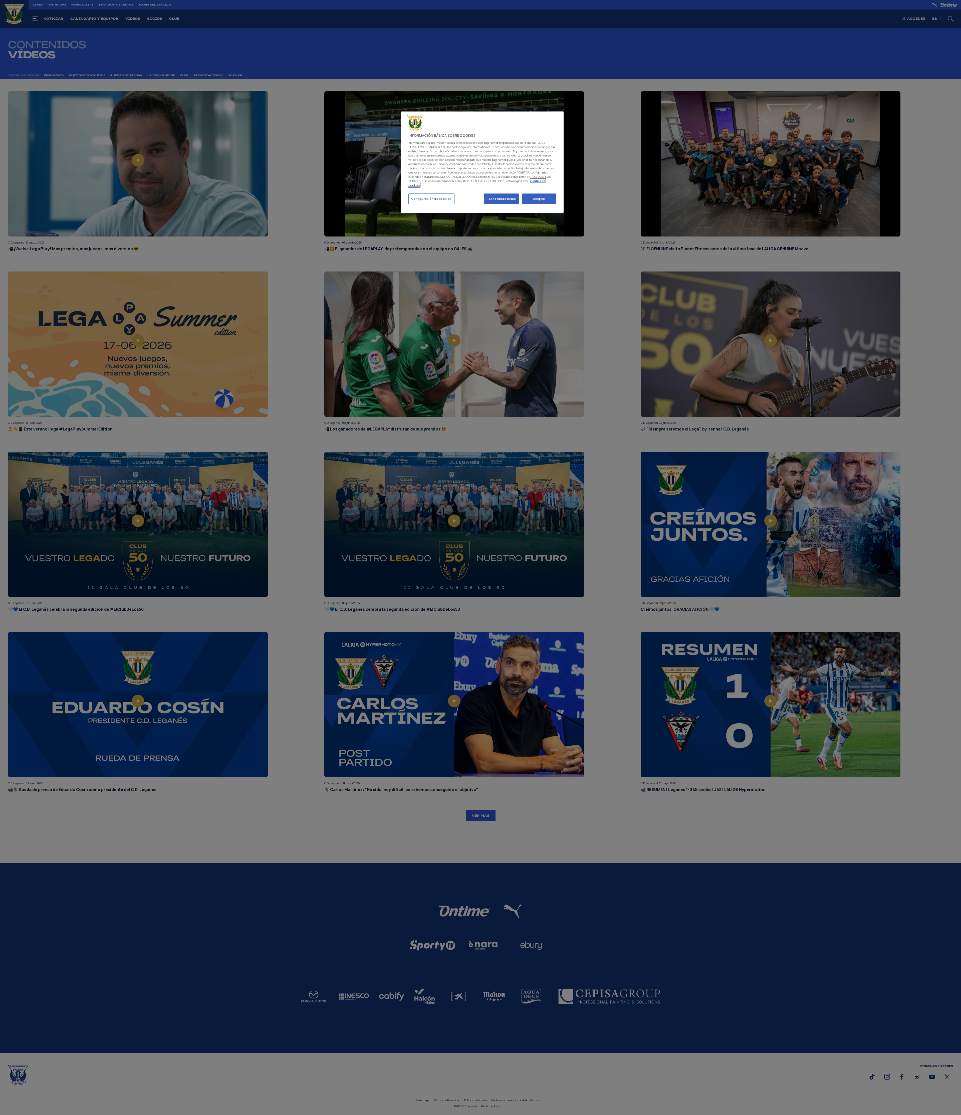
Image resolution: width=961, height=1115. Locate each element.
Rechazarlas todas (501, 198)
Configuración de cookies (431, 198)
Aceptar (539, 198)
